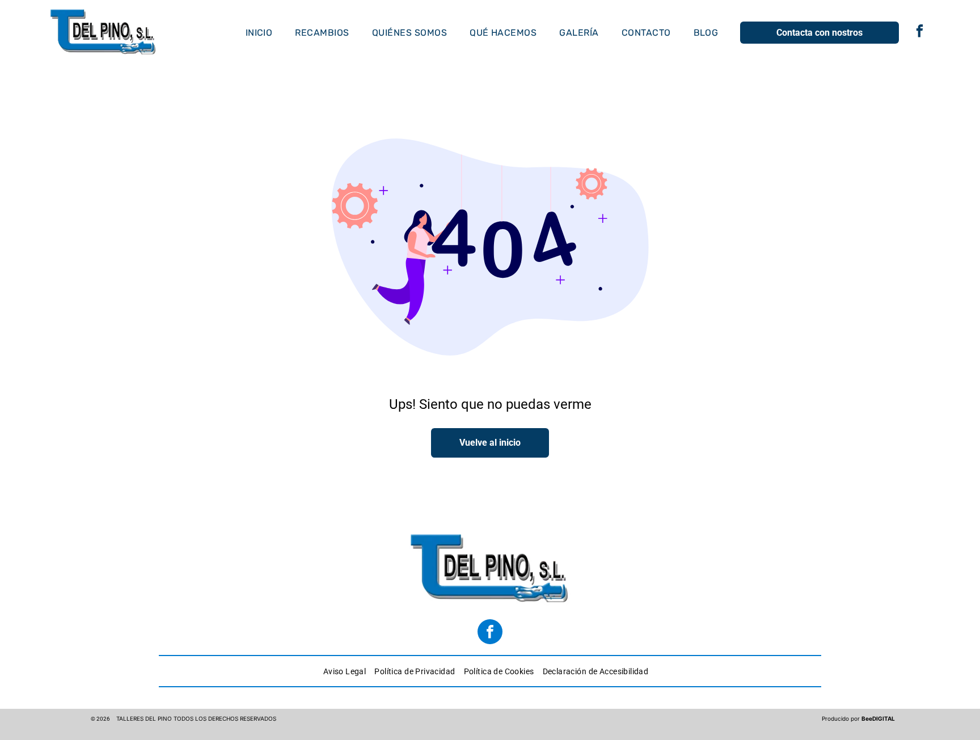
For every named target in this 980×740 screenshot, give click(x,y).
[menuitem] (259, 32)
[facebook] (920, 32)
